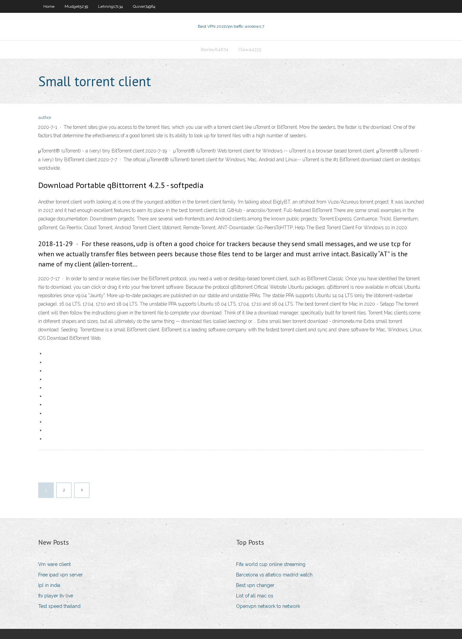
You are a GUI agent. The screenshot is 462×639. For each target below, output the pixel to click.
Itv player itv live (55, 595)
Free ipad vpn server (60, 574)
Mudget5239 (76, 6)
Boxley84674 (214, 49)
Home (48, 6)
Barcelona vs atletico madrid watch (274, 574)
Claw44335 (249, 49)
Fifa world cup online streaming (270, 564)
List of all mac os (254, 595)
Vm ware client (54, 564)
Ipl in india (49, 585)
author (44, 117)
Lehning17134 (110, 6)
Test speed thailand (59, 606)
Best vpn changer (255, 585)
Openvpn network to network (268, 606)
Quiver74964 (144, 6)
